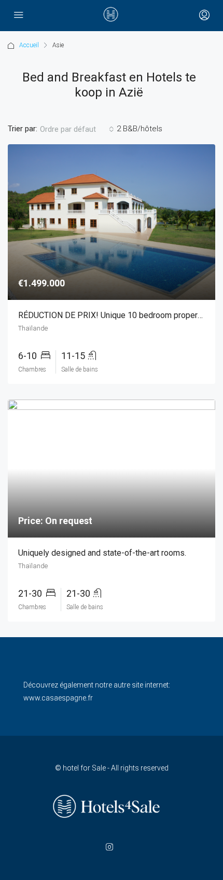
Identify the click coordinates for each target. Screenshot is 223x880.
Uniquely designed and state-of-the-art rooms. (102, 553)
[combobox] (77, 129)
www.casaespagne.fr (58, 698)
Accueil (29, 45)
